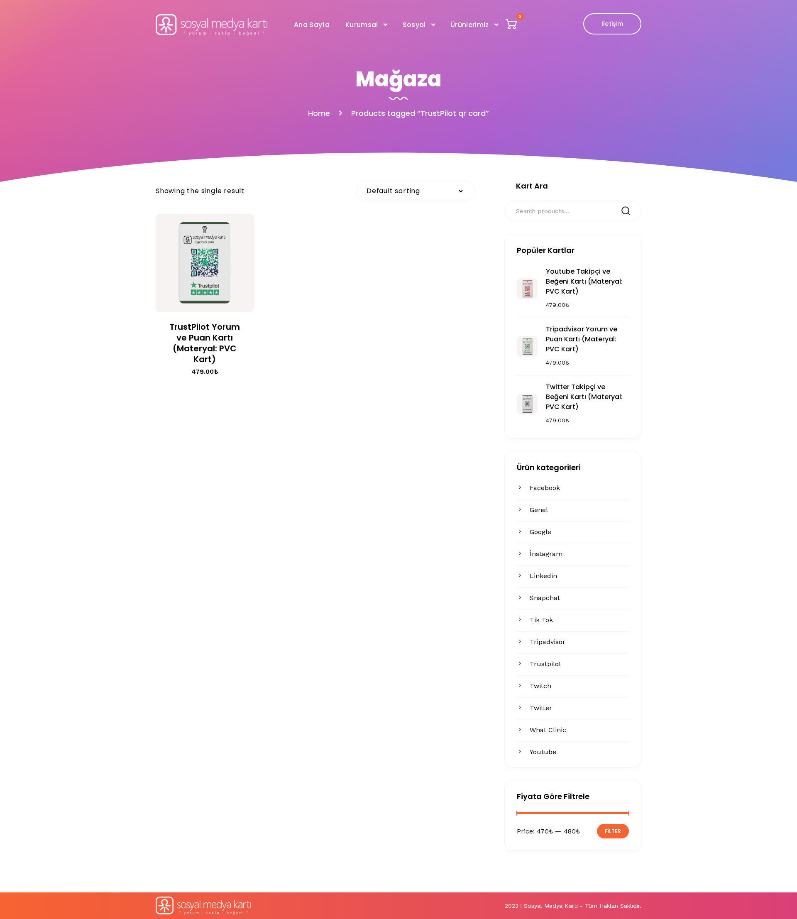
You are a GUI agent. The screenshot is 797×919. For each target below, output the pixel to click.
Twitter (541, 708)
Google (540, 532)
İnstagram (546, 554)
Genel (539, 510)
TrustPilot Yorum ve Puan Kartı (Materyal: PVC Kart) (204, 343)
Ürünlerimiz (469, 24)
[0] (512, 26)
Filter (613, 831)
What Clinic (548, 730)
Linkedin (543, 576)
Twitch (540, 686)
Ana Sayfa (312, 24)
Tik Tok (541, 620)
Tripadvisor (547, 642)
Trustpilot (545, 664)
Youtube (543, 752)
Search (625, 210)
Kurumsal (361, 24)
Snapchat (545, 598)
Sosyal (414, 24)
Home (319, 113)
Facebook (545, 488)
